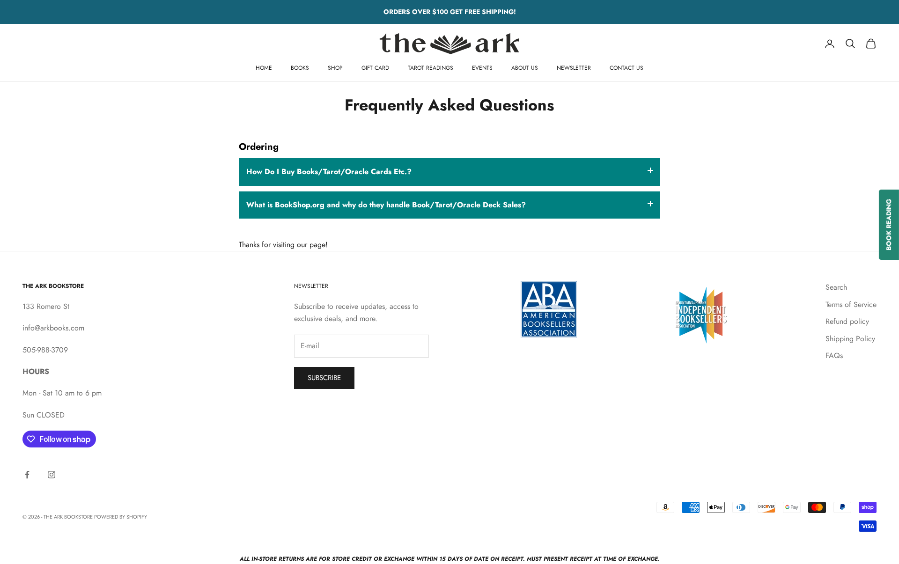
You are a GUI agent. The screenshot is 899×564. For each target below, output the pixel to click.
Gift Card (375, 68)
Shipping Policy (850, 338)
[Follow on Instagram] (51, 474)
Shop (335, 68)
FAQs (834, 355)
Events (482, 68)
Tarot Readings (430, 68)
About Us (524, 68)
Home (264, 68)
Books (300, 68)
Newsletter (574, 68)
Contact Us (626, 68)
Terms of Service (851, 304)
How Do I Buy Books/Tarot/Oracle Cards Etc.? (329, 171)
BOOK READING (888, 224)
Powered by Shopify (120, 516)
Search (836, 287)
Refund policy (847, 321)
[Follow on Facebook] (27, 474)
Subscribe (324, 378)
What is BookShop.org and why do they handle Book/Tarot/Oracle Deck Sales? (386, 204)
